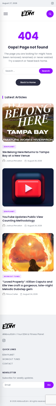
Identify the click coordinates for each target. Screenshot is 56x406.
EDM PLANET (9, 146)
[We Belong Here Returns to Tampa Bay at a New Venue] (28, 122)
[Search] (50, 13)
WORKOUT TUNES (12, 276)
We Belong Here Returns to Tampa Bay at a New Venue (25, 154)
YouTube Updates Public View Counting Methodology (22, 218)
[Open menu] (5, 13)
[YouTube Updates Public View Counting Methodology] (28, 187)
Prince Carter (12, 294)
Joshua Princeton (14, 161)
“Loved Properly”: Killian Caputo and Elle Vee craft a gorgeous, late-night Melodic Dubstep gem (27, 285)
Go (49, 384)
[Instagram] (52, 3)
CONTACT (7, 363)
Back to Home (28, 82)
